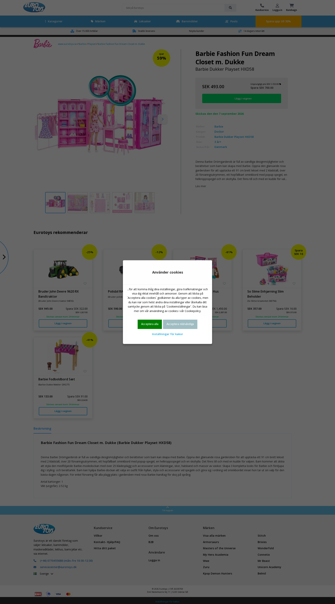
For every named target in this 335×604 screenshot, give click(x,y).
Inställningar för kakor (167, 334)
